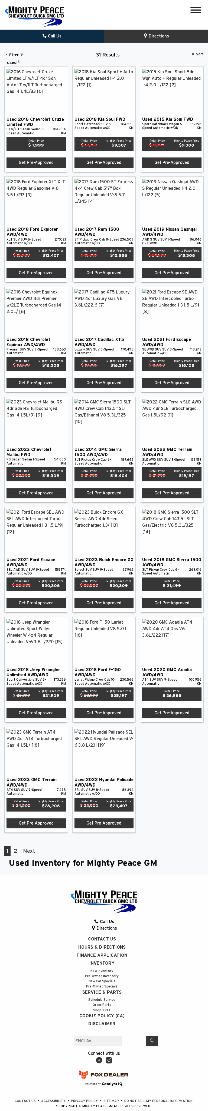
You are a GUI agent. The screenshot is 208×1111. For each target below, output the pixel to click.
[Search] (152, 1041)
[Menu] (195, 11)
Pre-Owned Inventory (102, 976)
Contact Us (102, 939)
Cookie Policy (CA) (102, 1016)
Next (29, 851)
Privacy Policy (85, 1101)
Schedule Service (101, 1000)
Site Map (111, 1101)
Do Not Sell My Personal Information (158, 1101)
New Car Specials (102, 981)
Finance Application (102, 955)
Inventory (102, 963)
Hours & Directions (102, 947)
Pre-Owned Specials (102, 986)
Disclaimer (101, 1024)
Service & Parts (102, 992)
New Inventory (101, 971)
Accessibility (53, 1101)
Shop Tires (101, 1010)
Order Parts (102, 1005)
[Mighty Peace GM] (34, 16)
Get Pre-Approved (36, 162)
